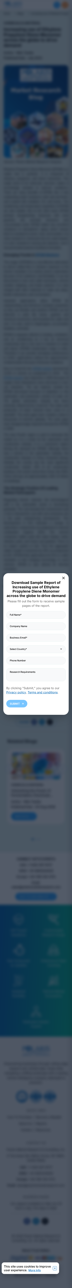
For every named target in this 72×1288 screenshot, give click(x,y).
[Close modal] (63, 578)
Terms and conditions (43, 692)
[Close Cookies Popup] (55, 1268)
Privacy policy (16, 692)
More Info (34, 1270)
